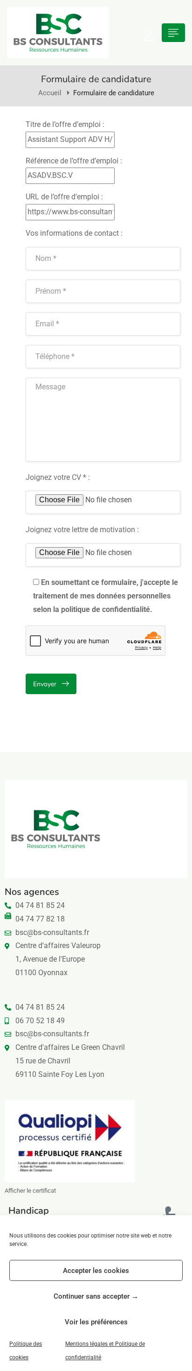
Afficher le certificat (30, 1190)
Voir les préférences (96, 1322)
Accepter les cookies (96, 1270)
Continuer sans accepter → (96, 1296)
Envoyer (44, 684)
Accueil (50, 93)
